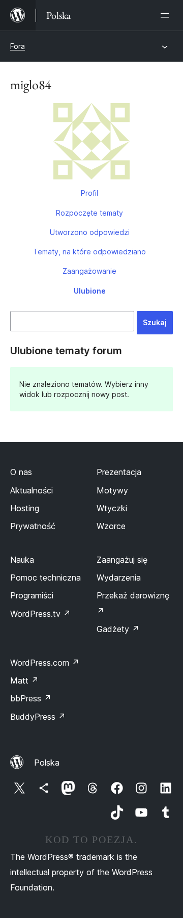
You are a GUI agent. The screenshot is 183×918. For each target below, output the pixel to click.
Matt (24, 680)
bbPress (30, 698)
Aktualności (31, 490)
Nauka (22, 560)
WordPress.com (44, 663)
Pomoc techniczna (45, 577)
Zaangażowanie (89, 271)
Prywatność (32, 526)
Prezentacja (119, 472)
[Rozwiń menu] (166, 15)
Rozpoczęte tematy (89, 212)
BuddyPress (38, 717)
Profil (89, 193)
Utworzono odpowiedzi (90, 232)
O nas (21, 472)
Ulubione (90, 290)
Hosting (24, 508)
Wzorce (111, 526)
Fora (17, 46)
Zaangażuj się (122, 560)
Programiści (31, 595)
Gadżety (118, 629)
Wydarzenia (119, 577)
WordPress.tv (40, 614)
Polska (46, 762)
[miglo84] (91, 143)
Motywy (112, 490)
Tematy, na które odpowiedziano (89, 251)
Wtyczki (112, 508)
